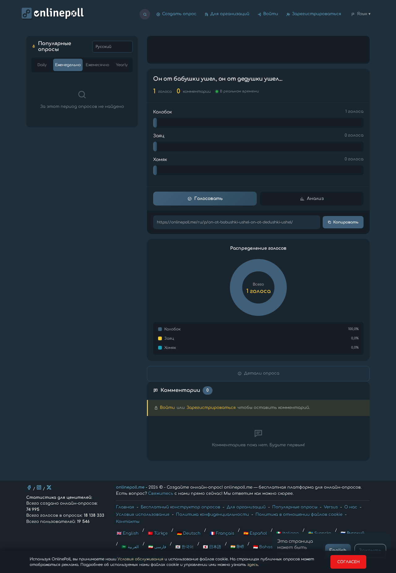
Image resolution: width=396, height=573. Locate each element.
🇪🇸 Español (255, 533)
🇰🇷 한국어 (184, 547)
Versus (331, 507)
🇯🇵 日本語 (212, 547)
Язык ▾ (364, 14)
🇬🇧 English (128, 533)
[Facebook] (29, 487)
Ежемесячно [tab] (97, 65)
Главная (125, 507)
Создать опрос (179, 14)
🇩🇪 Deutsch (188, 533)
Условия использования (143, 514)
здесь (252, 564)
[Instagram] (39, 487)
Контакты (128, 522)
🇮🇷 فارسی (157, 547)
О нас (350, 507)
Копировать (346, 222)
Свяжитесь (160, 493)
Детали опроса (261, 373)
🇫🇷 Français (222, 533)
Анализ (315, 198)
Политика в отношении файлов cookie (299, 514)
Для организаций (229, 14)
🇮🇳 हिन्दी (237, 547)
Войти (270, 14)
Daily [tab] (42, 65)
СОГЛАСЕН (348, 562)
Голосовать (208, 198)
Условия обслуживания (140, 559)
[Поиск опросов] (145, 14)
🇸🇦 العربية (130, 547)
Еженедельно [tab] (68, 65)
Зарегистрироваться (316, 14)
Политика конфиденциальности (212, 514)
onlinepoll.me (130, 487)
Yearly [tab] (122, 65)
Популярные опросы (294, 507)
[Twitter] (49, 487)
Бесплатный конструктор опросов (180, 507)
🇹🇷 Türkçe (158, 533)
